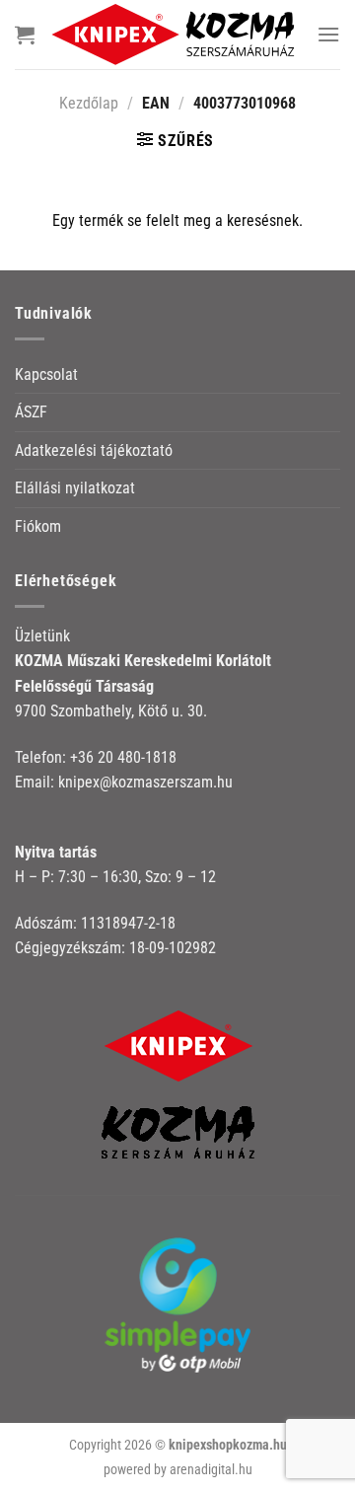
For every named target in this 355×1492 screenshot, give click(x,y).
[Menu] (328, 34)
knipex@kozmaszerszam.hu (145, 782)
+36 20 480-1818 (123, 757)
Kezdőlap (88, 103)
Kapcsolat (46, 374)
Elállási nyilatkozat (75, 488)
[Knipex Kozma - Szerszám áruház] (175, 34)
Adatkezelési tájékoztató (94, 450)
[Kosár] (25, 34)
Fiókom (38, 526)
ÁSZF (31, 412)
